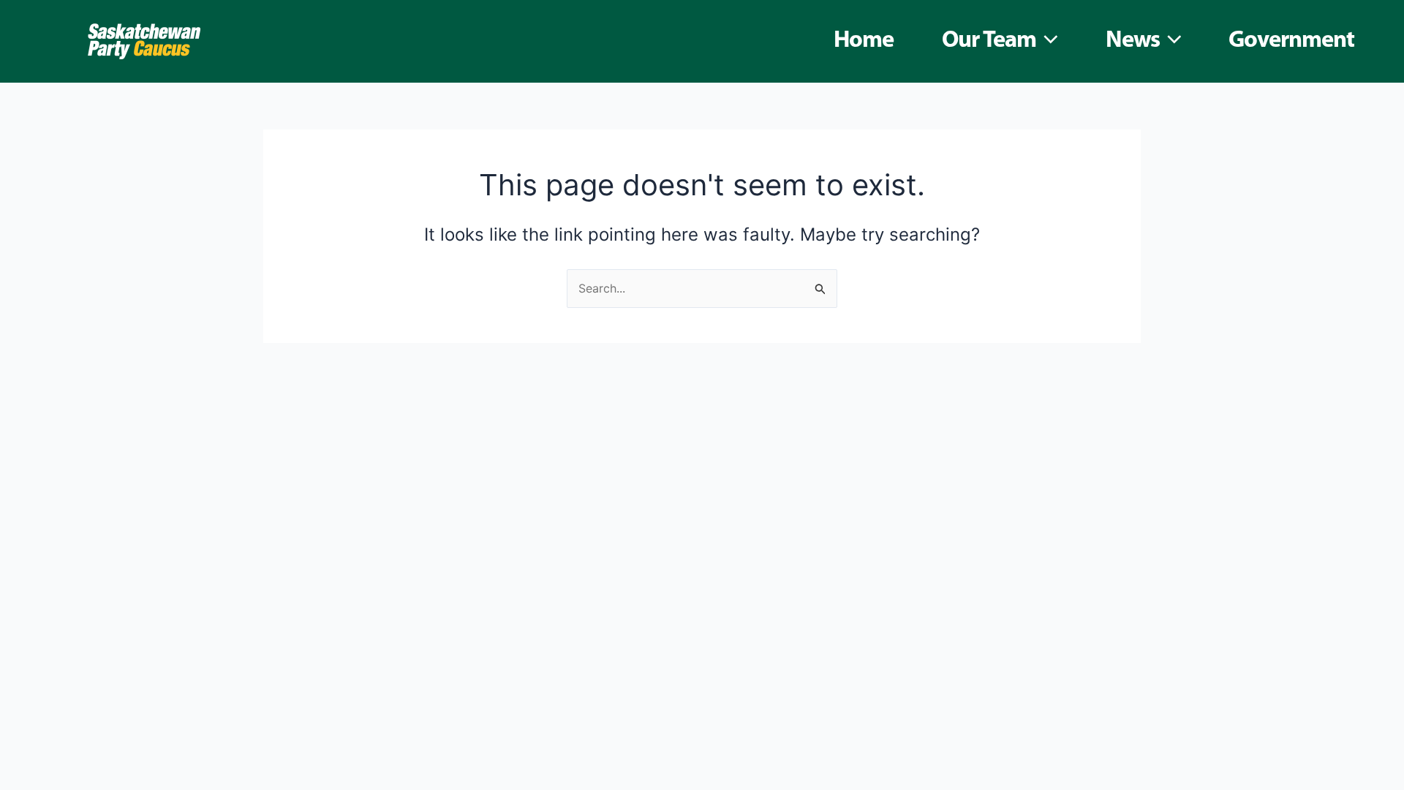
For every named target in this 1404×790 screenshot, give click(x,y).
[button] (1047, 41)
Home (864, 41)
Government (1291, 41)
